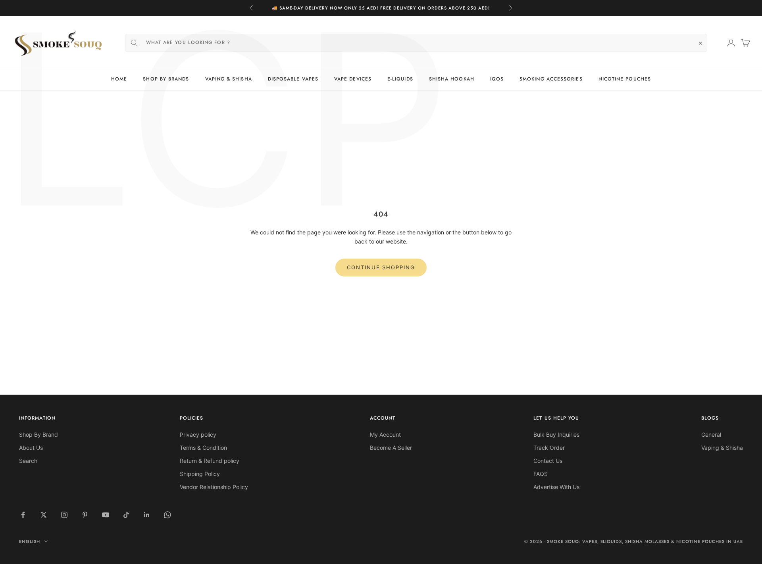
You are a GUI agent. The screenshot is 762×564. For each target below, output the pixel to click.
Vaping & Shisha (228, 78)
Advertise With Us (556, 486)
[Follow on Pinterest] (85, 515)
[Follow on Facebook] (23, 515)
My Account (385, 434)
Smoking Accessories (551, 78)
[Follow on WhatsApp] (167, 515)
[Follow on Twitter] (44, 515)
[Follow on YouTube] (106, 515)
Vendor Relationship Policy (214, 486)
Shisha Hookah (451, 78)
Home (119, 78)
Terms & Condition (203, 447)
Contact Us (547, 460)
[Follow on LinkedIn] (147, 515)
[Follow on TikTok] (126, 515)
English (29, 541)
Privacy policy (198, 434)
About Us (31, 447)
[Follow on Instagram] (64, 515)
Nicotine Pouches (624, 78)
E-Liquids (400, 78)
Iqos (497, 78)
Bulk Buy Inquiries (556, 434)
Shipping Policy (200, 473)
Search (28, 460)
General (711, 434)
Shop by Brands (166, 78)
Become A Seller (391, 447)
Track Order (549, 447)
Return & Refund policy (209, 460)
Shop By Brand (38, 434)
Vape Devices (352, 78)
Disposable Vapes (293, 78)
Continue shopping (381, 267)
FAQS (540, 473)
